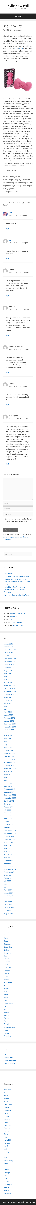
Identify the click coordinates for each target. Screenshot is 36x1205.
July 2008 (7, 845)
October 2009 (9, 801)
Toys (5, 1021)
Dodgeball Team (11, 191)
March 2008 (8, 857)
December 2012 (10, 688)
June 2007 (7, 884)
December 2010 (10, 759)
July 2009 (7, 810)
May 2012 (7, 709)
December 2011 (10, 724)
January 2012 (9, 721)
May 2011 (7, 745)
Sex (5, 1009)
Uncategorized (14, 177)
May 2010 (7, 780)
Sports (6, 1012)
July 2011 (7, 739)
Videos (6, 1033)
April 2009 (8, 819)
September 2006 (10, 911)
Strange (7, 1015)
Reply (7, 229)
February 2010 (9, 789)
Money (6, 994)
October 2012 (9, 694)
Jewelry (6, 988)
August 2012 (9, 700)
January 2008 (9, 863)
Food (6, 965)
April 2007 (8, 890)
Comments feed (10, 1060)
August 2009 (9, 807)
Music (6, 997)
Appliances (8, 932)
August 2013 (9, 670)
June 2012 (7, 706)
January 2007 (9, 899)
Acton (11, 240)
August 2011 (9, 736)
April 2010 (8, 783)
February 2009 (9, 825)
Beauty (6, 941)
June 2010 (7, 777)
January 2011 (9, 756)
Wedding (7, 1036)
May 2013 (7, 679)
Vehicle (6, 1030)
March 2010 (8, 786)
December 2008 (10, 830)
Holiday (7, 985)
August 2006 (9, 913)
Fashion (7, 962)
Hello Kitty (26, 180)
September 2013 (10, 667)
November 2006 (10, 905)
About (13, 619)
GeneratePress (29, 1202)
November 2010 (10, 762)
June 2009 (7, 813)
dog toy (18, 180)
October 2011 (9, 730)
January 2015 (9, 647)
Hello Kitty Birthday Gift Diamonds (17, 576)
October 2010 (9, 765)
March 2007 (8, 893)
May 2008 (7, 851)
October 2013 (9, 664)
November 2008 (10, 833)
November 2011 (10, 727)
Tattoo (6, 1018)
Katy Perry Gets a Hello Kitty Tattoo (17, 595)
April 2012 (8, 712)
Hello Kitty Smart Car (17, 613)
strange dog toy (15, 185)
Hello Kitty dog (8, 182)
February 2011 (9, 753)
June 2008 (7, 848)
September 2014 (10, 656)
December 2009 (10, 795)
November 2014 (10, 650)
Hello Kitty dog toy (22, 182)
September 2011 (10, 733)
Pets (6, 177)
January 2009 (9, 828)
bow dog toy (9, 180)
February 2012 (9, 718)
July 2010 (7, 774)
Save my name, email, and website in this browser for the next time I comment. (19, 521)
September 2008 (10, 839)
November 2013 (10, 662)
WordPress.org (9, 1063)
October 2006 (9, 908)
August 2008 (9, 842)
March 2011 (8, 750)
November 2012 (10, 691)
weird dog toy (27, 185)
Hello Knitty (8, 573)
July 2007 (7, 881)
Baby (6, 938)
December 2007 (10, 866)
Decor (6, 956)
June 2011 (7, 742)
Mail (5, 991)
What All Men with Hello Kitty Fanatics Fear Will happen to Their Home (17, 581)
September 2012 (10, 697)
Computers (8, 953)
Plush (6, 1006)
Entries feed (8, 1057)
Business (7, 944)
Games (6, 974)
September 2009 (10, 804)
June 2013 (7, 676)
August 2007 (9, 878)
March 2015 (8, 644)
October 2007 (9, 872)
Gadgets (7, 971)
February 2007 (9, 896)
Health (6, 979)
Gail (10, 213)
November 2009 (10, 798)
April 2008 (8, 854)
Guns (6, 976)
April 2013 (8, 682)
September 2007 (10, 875)
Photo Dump (8, 1003)
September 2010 (10, 768)
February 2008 (9, 860)
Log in (6, 1054)
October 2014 (9, 653)
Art (5, 935)
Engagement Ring (11, 188)
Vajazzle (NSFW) (18, 625)
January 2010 (9, 792)
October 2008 (9, 836)
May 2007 (7, 887)
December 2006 (10, 902)
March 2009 (8, 822)
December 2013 (10, 659)
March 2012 (8, 715)
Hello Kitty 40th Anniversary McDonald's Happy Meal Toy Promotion (15, 589)
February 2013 (9, 685)
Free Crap (7, 968)
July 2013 (7, 673)
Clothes (6, 950)
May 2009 (7, 816)
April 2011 (8, 747)
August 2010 (9, 771)
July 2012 (7, 703)
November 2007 (10, 869)
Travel (6, 1024)
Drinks (6, 959)
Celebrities (8, 947)
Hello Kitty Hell (18, 6)
